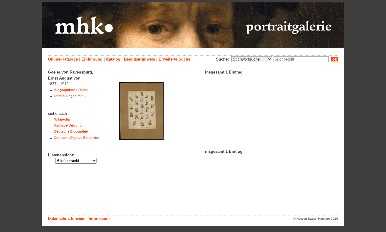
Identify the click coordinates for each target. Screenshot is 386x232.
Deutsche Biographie (71, 131)
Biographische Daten (71, 90)
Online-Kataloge (63, 59)
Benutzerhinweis (139, 59)
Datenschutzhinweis (66, 218)
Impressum (99, 218)
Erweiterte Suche (174, 59)
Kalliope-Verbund (68, 125)
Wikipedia (62, 119)
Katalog (113, 59)
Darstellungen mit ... (70, 96)
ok (334, 59)
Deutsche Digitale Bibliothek (77, 138)
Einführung (92, 59)
